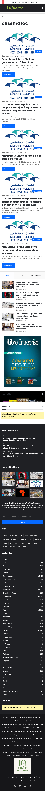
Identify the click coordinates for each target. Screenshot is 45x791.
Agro (4, 562)
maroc (29, 543)
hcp (16, 543)
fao (10, 543)
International (7, 623)
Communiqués (8, 576)
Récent (20, 275)
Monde (5, 634)
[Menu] (3, 8)
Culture (5, 583)
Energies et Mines (9, 593)
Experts (6, 600)
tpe (19, 547)
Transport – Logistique (11, 691)
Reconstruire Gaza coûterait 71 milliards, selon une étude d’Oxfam (29, 305)
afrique (5, 535)
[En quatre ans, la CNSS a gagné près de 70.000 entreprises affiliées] (36, 483)
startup (5, 547)
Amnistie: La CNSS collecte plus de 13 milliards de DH (21, 157)
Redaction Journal (8, 56)
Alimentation (9, 637)
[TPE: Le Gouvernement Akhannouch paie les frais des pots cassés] (8, 327)
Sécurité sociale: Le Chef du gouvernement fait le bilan (18, 61)
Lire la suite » (8, 74)
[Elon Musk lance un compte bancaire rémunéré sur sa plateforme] (8, 295)
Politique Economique (10, 657)
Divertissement (8, 586)
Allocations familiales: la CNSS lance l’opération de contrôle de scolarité (20, 250)
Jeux (6, 640)
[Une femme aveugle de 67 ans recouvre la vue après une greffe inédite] (8, 317)
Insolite (5, 620)
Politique (6, 654)
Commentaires (36, 275)
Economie (6, 590)
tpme (24, 547)
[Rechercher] (42, 8)
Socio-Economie (9, 667)
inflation (22, 543)
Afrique (5, 559)
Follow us (6, 700)
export (5, 543)
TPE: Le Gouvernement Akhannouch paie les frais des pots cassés (29, 326)
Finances (6, 606)
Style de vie (7, 674)
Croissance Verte (9, 579)
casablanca (22, 539)
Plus (4, 651)
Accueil (5, 17)
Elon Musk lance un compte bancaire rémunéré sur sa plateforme (27, 295)
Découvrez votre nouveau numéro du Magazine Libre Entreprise (27, 284)
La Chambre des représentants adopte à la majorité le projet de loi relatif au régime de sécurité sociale (22, 109)
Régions (6, 661)
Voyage (7, 644)
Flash (5, 610)
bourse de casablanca (9, 539)
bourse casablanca (31, 535)
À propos (31, 777)
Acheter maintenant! (28, 781)
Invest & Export (8, 627)
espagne (38, 539)
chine (30, 539)
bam (21, 535)
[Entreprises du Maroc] (14, 8)
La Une (5, 630)
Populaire (7, 275)
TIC (4, 684)
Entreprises (7, 596)
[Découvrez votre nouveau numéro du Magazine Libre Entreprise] (8, 285)
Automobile (7, 566)
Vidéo (5, 695)
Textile (5, 681)
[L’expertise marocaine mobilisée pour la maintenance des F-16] (36, 493)
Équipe (38, 777)
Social (5, 664)
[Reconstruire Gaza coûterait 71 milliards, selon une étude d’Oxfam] (8, 305)
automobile (13, 535)
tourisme (12, 547)
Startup (5, 671)
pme (35, 543)
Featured (6, 603)
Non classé (7, 647)
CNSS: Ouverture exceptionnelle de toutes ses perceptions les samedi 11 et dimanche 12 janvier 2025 (22, 201)
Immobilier (6, 617)
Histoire (5, 613)
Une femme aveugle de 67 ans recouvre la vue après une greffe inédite (29, 316)
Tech (4, 678)
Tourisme (6, 688)
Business (6, 569)
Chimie (5, 573)
